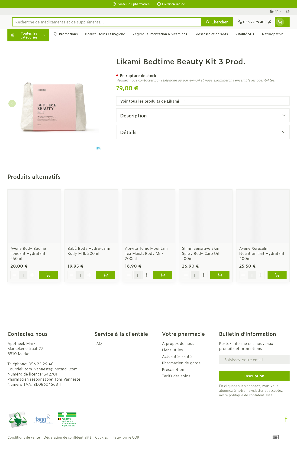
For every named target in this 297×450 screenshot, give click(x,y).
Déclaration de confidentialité (67, 437)
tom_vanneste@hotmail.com (51, 369)
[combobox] (106, 21)
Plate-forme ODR (125, 437)
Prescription (173, 369)
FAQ (98, 343)
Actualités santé (177, 356)
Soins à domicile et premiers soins (37, 120)
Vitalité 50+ (37, 96)
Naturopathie (37, 107)
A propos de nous (178, 343)
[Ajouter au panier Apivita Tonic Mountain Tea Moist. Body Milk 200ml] (162, 275)
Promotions (21, 45)
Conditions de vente (23, 437)
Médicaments (37, 144)
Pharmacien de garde (181, 362)
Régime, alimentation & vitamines (37, 72)
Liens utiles (172, 349)
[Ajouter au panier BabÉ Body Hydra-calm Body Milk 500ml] (105, 275)
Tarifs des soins (176, 375)
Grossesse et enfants (37, 85)
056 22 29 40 (41, 363)
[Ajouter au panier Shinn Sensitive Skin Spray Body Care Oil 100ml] (219, 275)
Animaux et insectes (37, 133)
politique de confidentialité (250, 394)
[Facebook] (286, 419)
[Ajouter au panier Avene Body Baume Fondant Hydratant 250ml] (48, 275)
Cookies (101, 437)
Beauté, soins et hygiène (37, 57)
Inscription (254, 376)
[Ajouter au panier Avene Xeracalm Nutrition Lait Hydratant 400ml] (277, 275)
